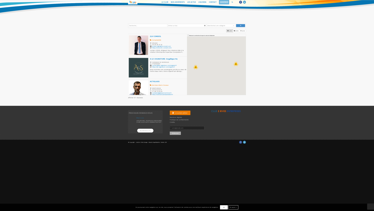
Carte (243, 31)
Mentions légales (176, 117)
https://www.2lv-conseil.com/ (162, 48)
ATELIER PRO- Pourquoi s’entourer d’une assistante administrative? (149, 121)
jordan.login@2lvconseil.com (161, 46)
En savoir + (233, 207)
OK (224, 207)
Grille (237, 31)
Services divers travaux (159, 85)
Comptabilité (156, 40)
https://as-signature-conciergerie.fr (163, 67)
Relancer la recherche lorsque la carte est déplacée (201, 35)
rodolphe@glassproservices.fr (162, 93)
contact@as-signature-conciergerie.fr (164, 65)
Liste (230, 31)
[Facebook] (240, 2)
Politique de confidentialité (179, 120)
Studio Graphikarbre (154, 142)
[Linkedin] (244, 2)
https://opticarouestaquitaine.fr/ (162, 94)
